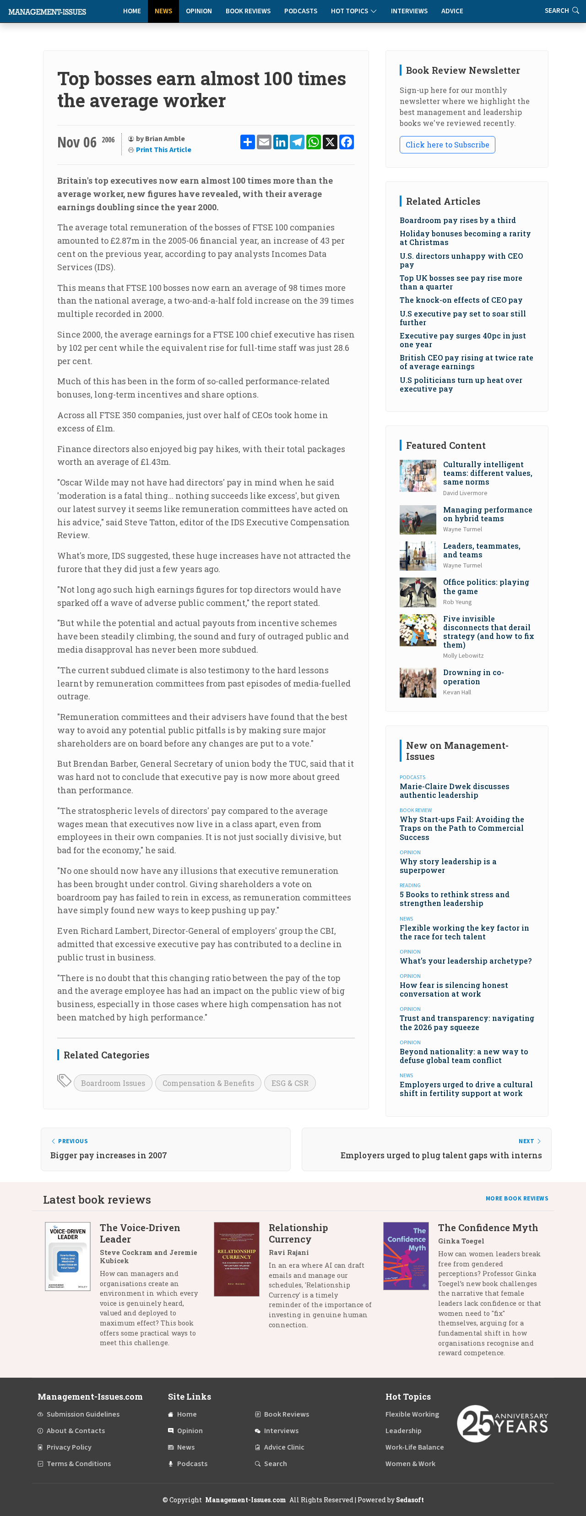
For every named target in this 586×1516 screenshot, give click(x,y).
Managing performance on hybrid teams (487, 514)
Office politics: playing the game (486, 586)
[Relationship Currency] (241, 1279)
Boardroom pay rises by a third (458, 220)
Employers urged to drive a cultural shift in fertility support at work (466, 1089)
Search (275, 1463)
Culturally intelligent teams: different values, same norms (487, 472)
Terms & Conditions (79, 1463)
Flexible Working (412, 1414)
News (163, 11)
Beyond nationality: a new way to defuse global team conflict (464, 1056)
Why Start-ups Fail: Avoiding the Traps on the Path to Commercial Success (462, 827)
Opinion (199, 11)
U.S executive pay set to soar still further (463, 318)
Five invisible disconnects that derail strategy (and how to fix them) (488, 632)
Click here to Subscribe (447, 144)
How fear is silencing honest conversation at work (454, 989)
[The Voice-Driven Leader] (72, 1288)
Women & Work (410, 1463)
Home (132, 11)
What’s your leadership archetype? (466, 960)
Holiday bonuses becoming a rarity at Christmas (465, 238)
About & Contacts (76, 1430)
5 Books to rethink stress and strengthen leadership (455, 898)
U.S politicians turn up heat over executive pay (461, 384)
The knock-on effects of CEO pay (461, 300)
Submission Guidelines (83, 1414)
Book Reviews (248, 11)
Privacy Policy (69, 1447)
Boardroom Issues (113, 1083)
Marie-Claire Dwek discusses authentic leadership (455, 790)
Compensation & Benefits (208, 1083)
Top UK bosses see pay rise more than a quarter (461, 282)
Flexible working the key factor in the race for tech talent (464, 932)
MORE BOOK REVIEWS (517, 1198)
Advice (452, 11)
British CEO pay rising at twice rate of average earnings (466, 362)
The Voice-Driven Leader (140, 1233)
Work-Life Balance (414, 1447)
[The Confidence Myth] (410, 1293)
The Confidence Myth (488, 1227)
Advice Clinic (284, 1447)
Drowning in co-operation (473, 676)
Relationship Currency (298, 1233)
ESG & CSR (290, 1083)
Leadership (403, 1430)
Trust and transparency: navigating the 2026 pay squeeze (467, 1022)
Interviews (409, 11)
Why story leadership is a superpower (448, 865)
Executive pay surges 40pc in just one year (463, 340)
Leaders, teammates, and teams (482, 550)
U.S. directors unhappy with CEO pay (461, 260)
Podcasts (300, 11)
